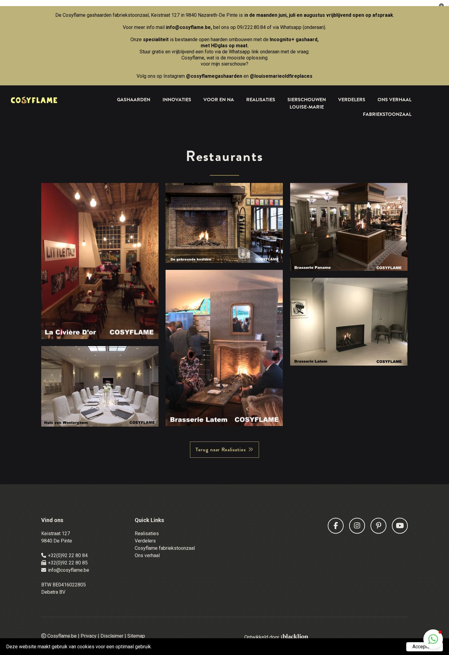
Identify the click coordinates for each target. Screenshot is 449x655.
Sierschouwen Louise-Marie (306, 103)
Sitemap (136, 636)
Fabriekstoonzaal (387, 114)
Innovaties (176, 99)
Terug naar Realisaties (220, 449)
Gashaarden (133, 99)
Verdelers (351, 99)
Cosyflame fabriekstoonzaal (165, 548)
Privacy (89, 636)
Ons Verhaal (394, 99)
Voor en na (218, 99)
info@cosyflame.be (188, 27)
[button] (433, 639)
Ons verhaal (147, 555)
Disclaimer (111, 636)
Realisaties (260, 99)
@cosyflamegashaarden (214, 76)
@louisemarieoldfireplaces (281, 76)
